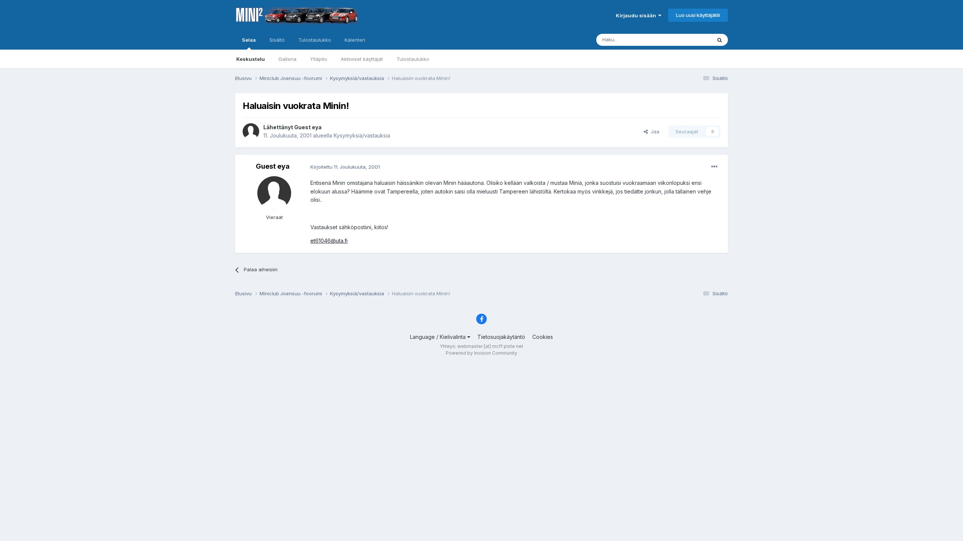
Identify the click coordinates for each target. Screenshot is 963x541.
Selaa (249, 40)
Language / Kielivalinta (438, 337)
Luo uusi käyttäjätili (698, 15)
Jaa (653, 131)
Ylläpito (318, 59)
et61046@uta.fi (329, 240)
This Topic (689, 39)
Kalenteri (355, 40)
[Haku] (719, 40)
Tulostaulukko (412, 59)
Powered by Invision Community (481, 353)
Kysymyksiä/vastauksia (362, 135)
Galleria (287, 59)
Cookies (542, 337)
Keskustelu (250, 59)
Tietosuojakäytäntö (501, 337)
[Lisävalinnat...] (714, 166)
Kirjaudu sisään (637, 15)
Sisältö (277, 40)
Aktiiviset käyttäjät (362, 59)
